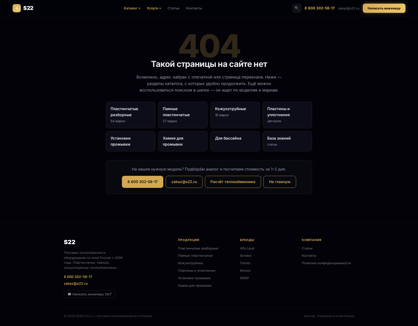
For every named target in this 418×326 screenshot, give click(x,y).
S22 (24, 8)
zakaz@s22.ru (348, 8)
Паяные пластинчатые (195, 255)
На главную (280, 181)
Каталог (130, 8)
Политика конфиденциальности (326, 263)
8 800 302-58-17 (320, 8)
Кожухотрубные (190, 263)
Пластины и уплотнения (196, 270)
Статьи (173, 8)
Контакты (194, 8)
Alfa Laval (247, 248)
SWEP (244, 278)
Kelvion (245, 270)
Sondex (245, 255)
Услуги (152, 8)
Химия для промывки (194, 285)
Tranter (245, 263)
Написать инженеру (384, 8)
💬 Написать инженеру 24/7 (89, 294)
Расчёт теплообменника (232, 181)
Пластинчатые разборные (198, 248)
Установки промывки (194, 278)
